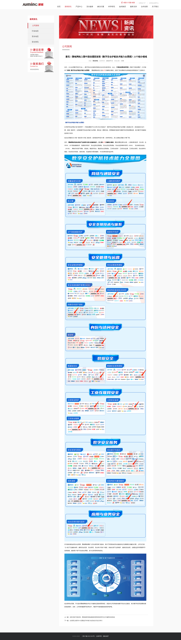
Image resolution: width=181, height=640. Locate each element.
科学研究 (111, 6)
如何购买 (122, 6)
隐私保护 (106, 636)
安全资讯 (35, 42)
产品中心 (79, 6)
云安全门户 (142, 3)
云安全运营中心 (154, 3)
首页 (59, 6)
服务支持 (133, 6)
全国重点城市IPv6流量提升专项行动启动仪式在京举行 (86, 620)
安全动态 (35, 36)
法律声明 (99, 636)
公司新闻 (35, 25)
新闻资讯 (68, 6)
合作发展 (144, 6)
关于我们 (155, 6)
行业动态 (35, 31)
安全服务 (90, 6)
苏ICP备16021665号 (89, 636)
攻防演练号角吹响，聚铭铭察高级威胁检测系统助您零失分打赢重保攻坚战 (92, 617)
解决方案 (100, 6)
